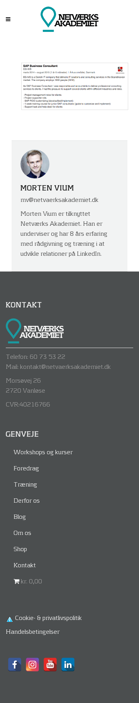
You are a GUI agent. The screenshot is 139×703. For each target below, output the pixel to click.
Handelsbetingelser (32, 631)
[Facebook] (15, 664)
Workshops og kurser (43, 451)
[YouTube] (50, 664)
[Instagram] (32, 664)
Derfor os (27, 500)
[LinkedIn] (68, 664)
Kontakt (25, 564)
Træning (25, 484)
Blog (20, 516)
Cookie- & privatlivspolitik (48, 617)
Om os (22, 532)
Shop (20, 548)
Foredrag (26, 467)
